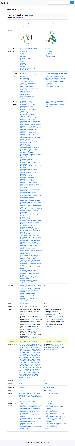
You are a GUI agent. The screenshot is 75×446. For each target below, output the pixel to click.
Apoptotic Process (25, 116)
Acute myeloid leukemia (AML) (28, 306)
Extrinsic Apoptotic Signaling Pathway (30, 257)
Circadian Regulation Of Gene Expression (28, 173)
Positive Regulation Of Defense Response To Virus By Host (28, 103)
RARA (39, 362)
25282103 (32, 319)
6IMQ (20, 395)
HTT (36, 354)
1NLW (51, 393)
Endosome (23, 56)
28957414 (62, 321)
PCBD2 (29, 361)
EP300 (40, 351)
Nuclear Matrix (24, 65)
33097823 (36, 316)
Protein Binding (24, 76)
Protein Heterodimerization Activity (29, 93)
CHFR (35, 349)
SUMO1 (25, 369)
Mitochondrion (49, 53)
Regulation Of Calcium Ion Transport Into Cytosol (31, 135)
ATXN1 (32, 346)
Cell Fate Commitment (26, 199)
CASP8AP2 (32, 347)
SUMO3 (34, 369)
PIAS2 (37, 361)
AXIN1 (40, 346)
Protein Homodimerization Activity (29, 88)
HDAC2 (20, 354)
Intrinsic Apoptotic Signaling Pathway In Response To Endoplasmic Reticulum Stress (30, 245)
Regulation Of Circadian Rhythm (28, 182)
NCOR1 (25, 359)
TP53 (32, 372)
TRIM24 (24, 374)
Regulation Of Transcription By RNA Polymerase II (54, 105)
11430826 (29, 15)
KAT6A (20, 356)
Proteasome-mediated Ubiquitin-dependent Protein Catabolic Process (30, 193)
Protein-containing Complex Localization (31, 154)
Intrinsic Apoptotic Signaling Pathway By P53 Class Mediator (31, 251)
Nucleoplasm (23, 51)
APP (60, 344)
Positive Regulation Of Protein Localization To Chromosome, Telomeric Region (31, 263)
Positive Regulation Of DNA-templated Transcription (30, 206)
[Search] (72, 2)
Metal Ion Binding (25, 91)
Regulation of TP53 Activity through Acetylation (29, 291)
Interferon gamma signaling (27, 293)
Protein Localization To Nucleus (28, 181)
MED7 (24, 357)
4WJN (31, 393)
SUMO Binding (24, 85)
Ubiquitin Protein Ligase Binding (28, 83)
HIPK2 (32, 354)
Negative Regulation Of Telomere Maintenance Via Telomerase (29, 160)
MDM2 (20, 357)
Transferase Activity (25, 80)
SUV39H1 (39, 369)
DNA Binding (23, 73)
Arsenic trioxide (24, 303)
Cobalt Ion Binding (25, 94)
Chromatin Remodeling (26, 108)
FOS (24, 352)
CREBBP (39, 349)
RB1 (20, 364)
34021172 (22, 323)
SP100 (37, 367)
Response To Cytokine (26, 179)
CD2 (62, 344)
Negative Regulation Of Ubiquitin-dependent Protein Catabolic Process (30, 271)
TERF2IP (28, 371)
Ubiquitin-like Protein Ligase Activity (29, 98)
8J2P (39, 397)
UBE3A (29, 376)
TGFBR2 (38, 371)
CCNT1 (37, 347)
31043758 (30, 318)
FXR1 (27, 352)
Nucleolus (23, 53)
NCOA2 (21, 359)
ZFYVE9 (25, 377)
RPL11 (34, 364)
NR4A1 (38, 359)
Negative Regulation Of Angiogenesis (30, 141)
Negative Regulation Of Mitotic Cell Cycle (31, 209)
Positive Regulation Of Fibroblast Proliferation (29, 211)
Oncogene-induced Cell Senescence (30, 255)
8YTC (20, 398)
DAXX (26, 351)
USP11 (33, 376)
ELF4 (36, 351)
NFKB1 (34, 359)
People (22, 3)
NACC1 (38, 357)
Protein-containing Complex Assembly (30, 240)
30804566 (34, 326)
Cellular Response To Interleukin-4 (29, 249)
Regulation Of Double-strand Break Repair (29, 274)
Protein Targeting (24, 113)
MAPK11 (34, 356)
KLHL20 (25, 356)
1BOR (20, 393)
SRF (41, 367)
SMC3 (57, 349)
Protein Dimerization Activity (53, 86)
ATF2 (28, 346)
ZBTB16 (21, 377)
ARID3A (21, 346)
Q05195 (50, 390)
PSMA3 (35, 362)
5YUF (38, 393)
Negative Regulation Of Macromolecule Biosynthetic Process (55, 425)
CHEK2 (31, 349)
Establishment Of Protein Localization (30, 200)
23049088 (35, 331)
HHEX (28, 354)
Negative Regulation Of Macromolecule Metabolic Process (30, 427)
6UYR (34, 395)
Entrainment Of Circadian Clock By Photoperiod (29, 190)
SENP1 (21, 366)
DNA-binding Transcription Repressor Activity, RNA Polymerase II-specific (55, 80)
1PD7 (55, 393)
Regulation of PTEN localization (28, 298)
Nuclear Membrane (25, 70)
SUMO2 (29, 369)
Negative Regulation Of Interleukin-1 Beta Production (31, 166)
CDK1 (20, 349)
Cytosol (22, 61)
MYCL (62, 346)
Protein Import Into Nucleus (27, 114)
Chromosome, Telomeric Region (28, 48)
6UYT (20, 397)
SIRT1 (20, 367)
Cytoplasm (23, 55)
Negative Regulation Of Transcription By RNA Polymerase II (56, 102)
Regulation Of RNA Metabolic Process (30, 407)
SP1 (34, 367)
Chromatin (48, 48)
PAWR (20, 361)
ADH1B (33, 344)
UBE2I (20, 376)
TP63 (35, 372)
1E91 (45, 393)
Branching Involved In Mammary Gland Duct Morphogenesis (30, 238)
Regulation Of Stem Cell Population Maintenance (54, 407)
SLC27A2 (34, 341)
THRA (24, 372)
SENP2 (25, 366)
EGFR (29, 351)
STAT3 (20, 369)
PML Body (23, 66)
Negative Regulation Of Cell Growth (29, 147)
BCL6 (27, 347)
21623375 (32, 333)
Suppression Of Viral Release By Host (30, 195)
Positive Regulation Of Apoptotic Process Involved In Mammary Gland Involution (30, 230)
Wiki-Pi (4, 2)
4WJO (35, 393)
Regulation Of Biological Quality (28, 242)
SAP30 (46, 349)
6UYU (23, 397)
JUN (30, 341)
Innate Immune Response (27, 197)
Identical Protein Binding (26, 86)
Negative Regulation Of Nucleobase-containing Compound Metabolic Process (31, 409)
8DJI (33, 397)
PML (30, 23)
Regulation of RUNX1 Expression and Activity (30, 295)
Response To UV (24, 131)
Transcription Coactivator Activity (29, 75)
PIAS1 (33, 361)
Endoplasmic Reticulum (26, 58)
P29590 (21, 390)
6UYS (37, 395)
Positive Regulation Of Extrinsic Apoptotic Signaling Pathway (28, 281)
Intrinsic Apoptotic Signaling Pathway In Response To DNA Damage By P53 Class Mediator (30, 185)
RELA (26, 364)
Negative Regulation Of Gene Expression (31, 137)
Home (11, 3)
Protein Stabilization (25, 219)
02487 (45, 384)
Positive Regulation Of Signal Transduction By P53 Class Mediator (30, 259)
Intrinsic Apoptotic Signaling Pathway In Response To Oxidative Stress (30, 128)
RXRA (38, 364)
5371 (20, 380)
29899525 (22, 314)
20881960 (27, 319)
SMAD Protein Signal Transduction (29, 235)
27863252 (48, 314)
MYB (31, 357)
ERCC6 (21, 352)
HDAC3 (25, 354)
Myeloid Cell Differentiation (27, 144)
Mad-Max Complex (50, 56)
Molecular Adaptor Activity (27, 96)
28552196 (38, 319)
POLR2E (30, 362)
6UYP (27, 395)
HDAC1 (39, 352)
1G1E (48, 393)
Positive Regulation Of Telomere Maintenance (28, 156)
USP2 (36, 376)
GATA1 (31, 352)
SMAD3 (27, 367)
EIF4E (33, 351)
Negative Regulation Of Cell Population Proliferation (30, 122)
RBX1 (22, 364)
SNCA (31, 367)
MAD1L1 (29, 356)
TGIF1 (20, 372)
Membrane (23, 63)
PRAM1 (52, 347)
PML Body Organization (26, 152)
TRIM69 (34, 374)
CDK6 (27, 349)
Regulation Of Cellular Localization (29, 234)
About (16, 3)
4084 (45, 380)
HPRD (17, 17)
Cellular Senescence (25, 253)
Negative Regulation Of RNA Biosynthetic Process (27, 422)
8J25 (36, 397)
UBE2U (24, 376)
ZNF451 (30, 377)
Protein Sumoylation (25, 142)
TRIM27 (29, 374)
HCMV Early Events (25, 300)
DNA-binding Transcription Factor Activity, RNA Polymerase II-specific (55, 77)
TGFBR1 (33, 371)
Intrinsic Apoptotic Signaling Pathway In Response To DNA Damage (30, 125)
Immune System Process (27, 106)
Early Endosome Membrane (27, 68)
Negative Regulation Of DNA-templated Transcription (30, 203)
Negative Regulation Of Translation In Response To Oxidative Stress (30, 176)
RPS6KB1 (63, 347)
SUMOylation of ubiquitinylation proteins (31, 288)
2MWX (28, 393)
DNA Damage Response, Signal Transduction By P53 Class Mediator (30, 150)
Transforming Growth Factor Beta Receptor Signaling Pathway (29, 118)
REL (59, 341)
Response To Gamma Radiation (28, 133)
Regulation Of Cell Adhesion (27, 146)
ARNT (25, 346)
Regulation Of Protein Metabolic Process (31, 220)
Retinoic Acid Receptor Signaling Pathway (29, 214)
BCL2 (23, 347)
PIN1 (40, 361)
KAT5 (38, 354)
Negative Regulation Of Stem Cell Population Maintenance (54, 410)
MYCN (45, 347)
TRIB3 (20, 374)
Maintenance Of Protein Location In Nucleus (29, 223)
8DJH (30, 397)
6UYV (27, 397)
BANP (20, 347)
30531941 (26, 336)
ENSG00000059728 (49, 387)
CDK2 (23, 349)
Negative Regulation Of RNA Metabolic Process (30, 415)
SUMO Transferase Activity (27, 81)
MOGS (56, 341)
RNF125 (30, 364)
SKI (23, 367)
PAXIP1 (24, 361)
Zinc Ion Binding (24, 78)
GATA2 (35, 352)
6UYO (23, 395)
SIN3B (53, 349)
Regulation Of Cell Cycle (26, 227)
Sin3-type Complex (50, 402)
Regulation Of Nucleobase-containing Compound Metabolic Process (55, 417)
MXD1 (55, 23)
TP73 (38, 372)
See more (21, 430)
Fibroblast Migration (25, 139)
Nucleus (22, 50)
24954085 (55, 311)
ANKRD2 (37, 344)
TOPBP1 (28, 372)
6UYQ (30, 395)
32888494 (35, 338)
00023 (20, 384)
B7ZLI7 (46, 390)
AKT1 (56, 344)
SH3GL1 (29, 366)
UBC (37, 374)
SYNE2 (20, 371)
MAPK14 (39, 356)
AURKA (36, 346)
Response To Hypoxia (26, 101)
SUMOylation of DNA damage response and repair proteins (30, 286)
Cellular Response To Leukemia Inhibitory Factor (31, 267)
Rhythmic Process (25, 217)
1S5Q (58, 393)
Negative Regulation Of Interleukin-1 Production (29, 170)
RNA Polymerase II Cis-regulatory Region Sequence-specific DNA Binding (56, 74)
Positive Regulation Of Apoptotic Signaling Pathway (29, 277)
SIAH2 (34, 366)
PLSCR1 (26, 362)
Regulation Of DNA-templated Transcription (28, 110)
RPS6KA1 (57, 347)
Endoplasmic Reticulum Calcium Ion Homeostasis (30, 163)
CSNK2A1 (21, 351)
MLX (56, 346)
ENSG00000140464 (24, 387)
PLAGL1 (21, 362)
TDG (24, 371)
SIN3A (37, 366)
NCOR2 (29, 359)
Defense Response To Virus (27, 225)
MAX (53, 346)
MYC (34, 357)
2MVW (24, 393)
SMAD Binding (24, 90)
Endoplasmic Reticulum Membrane (29, 60)
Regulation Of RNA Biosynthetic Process (31, 405)
